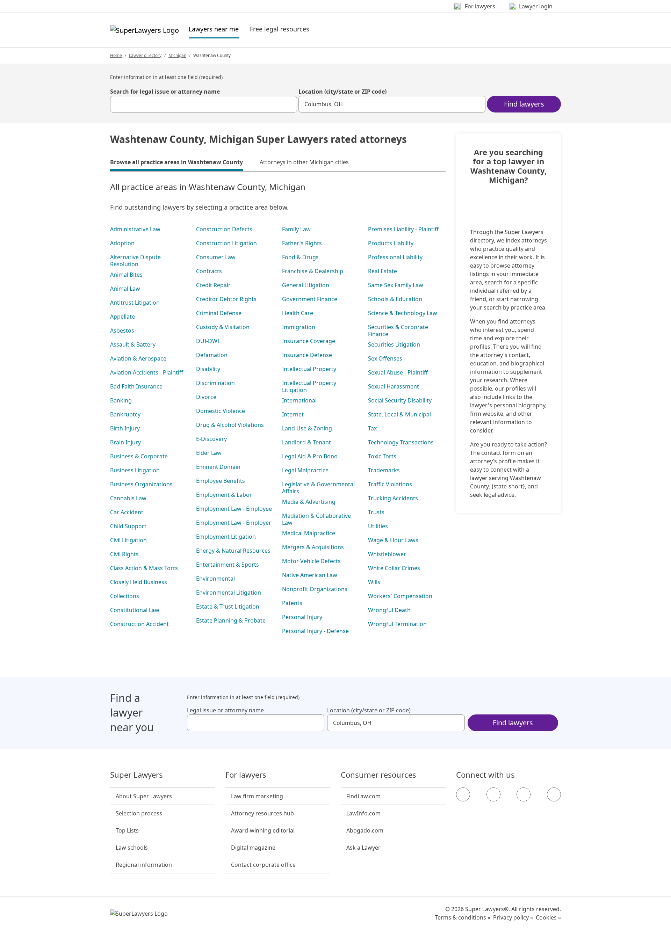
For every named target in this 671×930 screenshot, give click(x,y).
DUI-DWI (207, 340)
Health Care (297, 313)
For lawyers (245, 775)
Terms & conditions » (462, 917)
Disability (208, 368)
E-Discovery (211, 438)
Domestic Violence (220, 410)
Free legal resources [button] (279, 29)
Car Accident (126, 512)
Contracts (209, 271)
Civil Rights (124, 554)
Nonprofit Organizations (314, 589)
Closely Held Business (138, 582)
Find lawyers (524, 104)
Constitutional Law (134, 609)
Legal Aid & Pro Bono (310, 456)
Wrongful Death (389, 609)
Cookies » (548, 917)
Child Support (128, 526)
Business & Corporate (139, 456)
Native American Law (309, 575)
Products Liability (390, 243)
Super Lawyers (136, 775)
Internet (293, 414)
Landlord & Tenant (306, 442)
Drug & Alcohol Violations (230, 424)
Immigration (298, 327)
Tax (372, 428)
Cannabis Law (128, 498)
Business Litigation (135, 470)
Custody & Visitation (223, 327)
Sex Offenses (385, 358)
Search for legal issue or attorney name (165, 91)
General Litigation (305, 285)
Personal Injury (302, 616)
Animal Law (125, 288)
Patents (292, 603)
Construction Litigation (226, 243)
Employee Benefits (220, 480)
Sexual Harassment (393, 386)
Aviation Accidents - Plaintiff (146, 372)
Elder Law (209, 452)
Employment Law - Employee (234, 508)
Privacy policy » (513, 917)
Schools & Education (395, 299)
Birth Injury (125, 428)
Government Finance (309, 299)
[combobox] (203, 104)
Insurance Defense (307, 354)
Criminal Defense (218, 313)
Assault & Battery (133, 344)
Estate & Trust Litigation (227, 606)
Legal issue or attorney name (225, 710)
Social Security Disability (400, 400)
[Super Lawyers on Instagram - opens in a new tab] (493, 794)
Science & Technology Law (402, 313)
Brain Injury (125, 442)
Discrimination (215, 382)
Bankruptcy (125, 414)
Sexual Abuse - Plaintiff (398, 372)
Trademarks (384, 470)
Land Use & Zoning (307, 428)
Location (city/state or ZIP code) (342, 91)
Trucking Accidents (393, 498)
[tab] (176, 163)
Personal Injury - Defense (315, 630)
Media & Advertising (309, 501)
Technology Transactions (401, 442)
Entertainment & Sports (227, 564)
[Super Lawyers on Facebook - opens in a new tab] (463, 794)
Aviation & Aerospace (138, 358)
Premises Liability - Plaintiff (403, 229)
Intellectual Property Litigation (309, 386)
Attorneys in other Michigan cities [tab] (304, 162)
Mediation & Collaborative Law (316, 519)
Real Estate (382, 271)
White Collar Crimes (394, 568)
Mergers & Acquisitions (313, 547)
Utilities (378, 526)
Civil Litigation (128, 540)
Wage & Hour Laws (393, 540)
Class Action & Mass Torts (144, 568)
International (299, 400)
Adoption (122, 243)
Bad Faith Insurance (136, 386)
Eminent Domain (218, 466)
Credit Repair (213, 285)
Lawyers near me (214, 28)
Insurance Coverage (308, 340)
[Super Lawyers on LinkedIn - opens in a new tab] (554, 794)
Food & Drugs (300, 257)
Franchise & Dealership (312, 271)
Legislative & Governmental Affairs (318, 488)
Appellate (122, 316)
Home (116, 55)
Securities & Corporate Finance (398, 330)
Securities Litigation (394, 344)
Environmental (215, 578)
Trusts (376, 512)
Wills (374, 582)
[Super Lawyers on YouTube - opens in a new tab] (524, 794)
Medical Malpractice (308, 533)
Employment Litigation (226, 536)
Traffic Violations (390, 484)
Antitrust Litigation (135, 302)
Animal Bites (126, 274)
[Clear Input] (288, 104)
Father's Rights (302, 243)
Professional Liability (395, 257)
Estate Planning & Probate (231, 620)
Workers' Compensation (400, 596)
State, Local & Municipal (399, 414)
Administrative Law (135, 229)
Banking (121, 400)
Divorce (206, 396)
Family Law (296, 229)
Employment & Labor (224, 494)
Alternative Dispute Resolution (135, 261)
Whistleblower (387, 554)
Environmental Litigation (228, 592)
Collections (124, 596)
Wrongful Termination (397, 623)
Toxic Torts (382, 456)
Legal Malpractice (305, 470)
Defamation (212, 354)
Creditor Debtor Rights (226, 299)
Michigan (177, 55)
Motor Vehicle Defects (311, 561)
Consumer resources (378, 775)
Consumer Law (216, 257)
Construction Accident (139, 623)
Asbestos (122, 330)
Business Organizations (141, 484)
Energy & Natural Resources (233, 550)
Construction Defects (224, 229)
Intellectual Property (309, 368)
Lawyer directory (145, 55)
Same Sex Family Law (395, 285)
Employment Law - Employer (233, 522)
